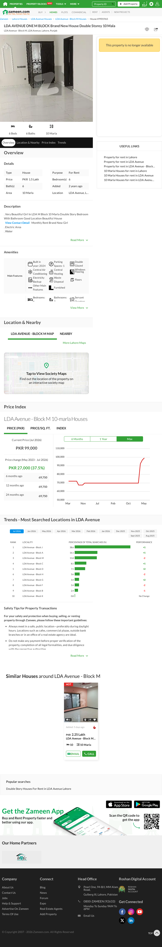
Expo (43, 903)
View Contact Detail (17, 222)
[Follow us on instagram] (132, 915)
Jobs (5, 898)
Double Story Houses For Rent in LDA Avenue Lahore (38, 788)
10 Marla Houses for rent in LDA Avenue (129, 175)
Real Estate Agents (51, 908)
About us (7, 887)
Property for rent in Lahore (120, 157)
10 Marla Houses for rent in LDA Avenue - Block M (129, 180)
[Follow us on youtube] (140, 915)
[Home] (5, 4)
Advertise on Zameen (15, 908)
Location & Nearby (28, 142)
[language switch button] (144, 4)
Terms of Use (10, 914)
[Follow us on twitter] (123, 923)
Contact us (9, 892)
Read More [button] (77, 240)
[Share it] (90, 720)
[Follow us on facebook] (123, 915)
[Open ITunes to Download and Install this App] (120, 807)
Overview (8, 142)
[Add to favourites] (94, 720)
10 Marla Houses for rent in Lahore (125, 170)
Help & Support (11, 903)
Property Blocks (39, 3)
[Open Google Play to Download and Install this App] (147, 807)
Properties (16, 4)
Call (91, 754)
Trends (62, 142)
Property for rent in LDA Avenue (124, 161)
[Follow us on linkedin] (132, 923)
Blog (42, 887)
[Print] (147, 29)
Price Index (49, 142)
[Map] (85, 720)
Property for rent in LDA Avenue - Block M (129, 166)
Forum (44, 898)
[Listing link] (81, 721)
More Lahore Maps (74, 342)
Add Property (48, 914)
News (43, 892)
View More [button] (77, 307)
